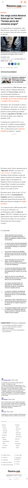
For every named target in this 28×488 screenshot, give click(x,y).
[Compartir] (9, 63)
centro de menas (5, 173)
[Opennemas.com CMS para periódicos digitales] (14, 477)
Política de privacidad (8, 464)
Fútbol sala (18, 434)
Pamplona (4, 435)
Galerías (18, 445)
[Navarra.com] (13, 6)
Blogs (4, 443)
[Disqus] (14, 354)
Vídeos (17, 447)
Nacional (17, 439)
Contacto (5, 457)
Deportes (17, 425)
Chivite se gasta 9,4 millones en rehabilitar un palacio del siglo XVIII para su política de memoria (15, 278)
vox (4, 67)
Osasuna (4, 447)
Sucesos (5, 428)
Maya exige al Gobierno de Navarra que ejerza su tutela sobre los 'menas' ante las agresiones (19, 80)
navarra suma (9, 67)
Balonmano (18, 432)
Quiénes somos (6, 455)
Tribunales (5, 430)
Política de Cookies (7, 462)
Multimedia (18, 443)
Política (4, 427)
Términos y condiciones (18, 323)
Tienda (17, 464)
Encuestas (5, 445)
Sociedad (5, 432)
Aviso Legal (19, 455)
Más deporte (18, 436)
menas (15, 67)
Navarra (4, 425)
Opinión (4, 437)
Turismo (18, 461)
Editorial (4, 439)
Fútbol (17, 427)
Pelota (17, 430)
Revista (17, 441)
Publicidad (5, 460)
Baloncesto (18, 428)
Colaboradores (6, 441)
